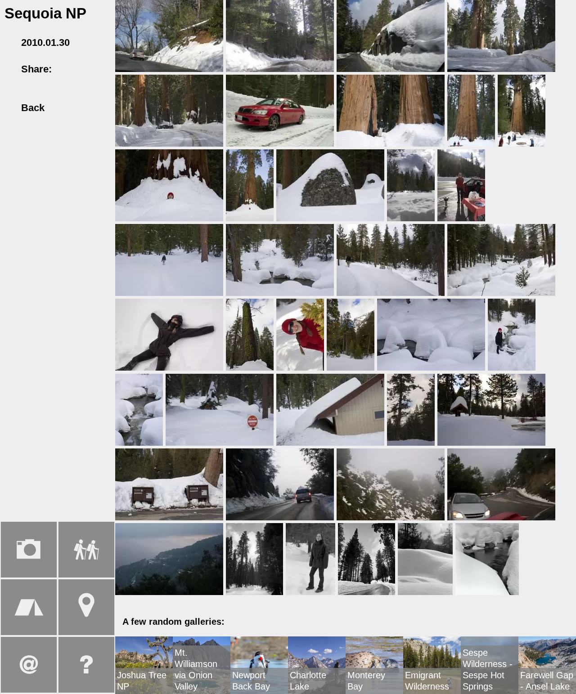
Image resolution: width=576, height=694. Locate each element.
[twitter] (83, 69)
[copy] (11, 81)
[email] (99, 69)
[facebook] (66, 69)
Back (31, 107)
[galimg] (169, 35)
